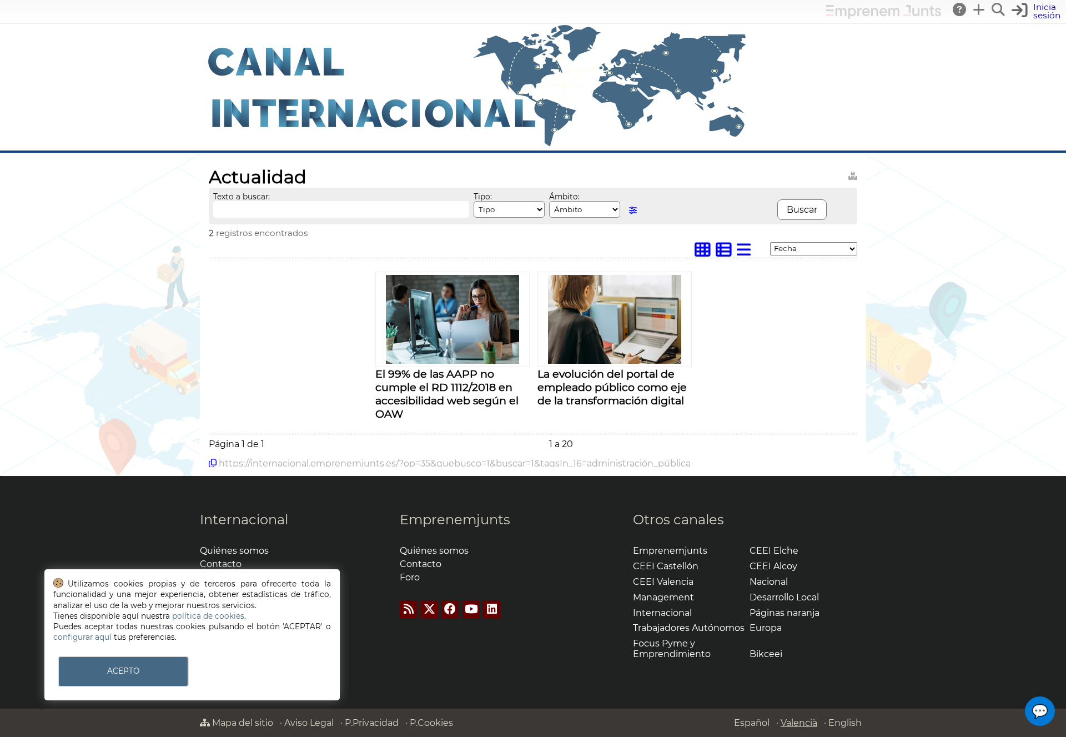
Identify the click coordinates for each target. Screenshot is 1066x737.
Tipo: (483, 196)
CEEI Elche (774, 550)
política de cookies (208, 615)
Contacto (221, 564)
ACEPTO (123, 670)
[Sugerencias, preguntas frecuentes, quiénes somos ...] (960, 9)
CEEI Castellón (665, 566)
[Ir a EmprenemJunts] (883, 16)
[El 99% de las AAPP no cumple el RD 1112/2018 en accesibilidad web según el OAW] (452, 360)
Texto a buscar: (241, 196)
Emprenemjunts (455, 520)
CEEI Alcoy (773, 566)
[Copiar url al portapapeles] (213, 463)
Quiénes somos (234, 550)
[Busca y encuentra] (999, 9)
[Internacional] (477, 145)
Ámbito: (564, 196)
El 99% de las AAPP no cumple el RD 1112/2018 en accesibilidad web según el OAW (447, 393)
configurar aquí (82, 637)
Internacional (244, 520)
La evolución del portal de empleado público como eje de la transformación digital (612, 387)
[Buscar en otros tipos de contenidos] (852, 174)
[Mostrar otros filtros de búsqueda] (633, 210)
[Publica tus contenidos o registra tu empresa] (979, 9)
